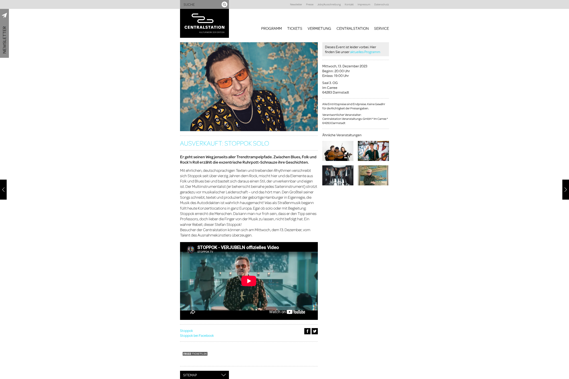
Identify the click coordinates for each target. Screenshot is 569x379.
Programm (271, 28)
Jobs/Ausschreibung (329, 4)
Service (381, 28)
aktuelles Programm (365, 51)
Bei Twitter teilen (315, 331)
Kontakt (349, 4)
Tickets (294, 28)
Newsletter (296, 4)
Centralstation (353, 28)
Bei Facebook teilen (307, 331)
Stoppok (186, 330)
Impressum (364, 4)
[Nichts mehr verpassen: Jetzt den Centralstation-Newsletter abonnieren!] (4, 33)
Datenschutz (381, 4)
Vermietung (319, 28)
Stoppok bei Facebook (197, 335)
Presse (309, 4)
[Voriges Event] (3, 190)
